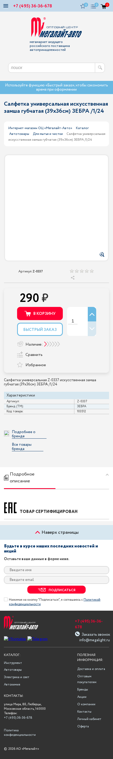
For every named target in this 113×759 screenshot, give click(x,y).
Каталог (82, 128)
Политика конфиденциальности (19, 732)
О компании (86, 704)
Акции (81, 697)
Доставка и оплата (91, 669)
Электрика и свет (16, 677)
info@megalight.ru (94, 640)
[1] (72, 271)
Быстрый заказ (40, 330)
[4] (87, 271)
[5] (92, 271)
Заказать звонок (96, 634)
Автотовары (19, 133)
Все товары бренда (22, 447)
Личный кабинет (89, 719)
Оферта (83, 726)
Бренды (82, 689)
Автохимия (12, 684)
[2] (77, 271)
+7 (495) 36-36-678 (32, 6)
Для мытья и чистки (48, 133)
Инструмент (13, 663)
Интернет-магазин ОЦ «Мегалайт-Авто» (40, 128)
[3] (82, 271)
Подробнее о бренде (23, 434)
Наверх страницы (59, 532)
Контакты (84, 711)
